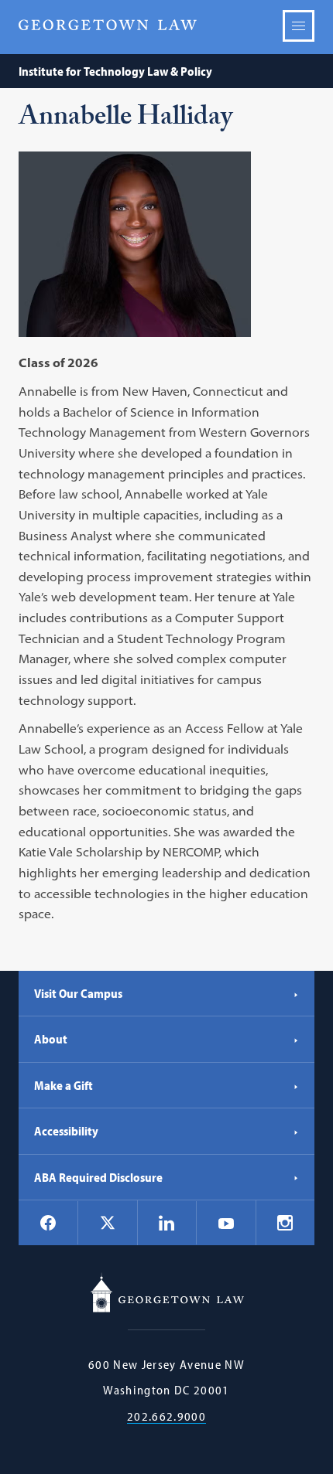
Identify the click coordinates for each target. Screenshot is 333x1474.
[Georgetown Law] (108, 25)
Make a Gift (63, 1085)
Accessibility (66, 1131)
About (50, 1039)
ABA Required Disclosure (98, 1177)
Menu (298, 26)
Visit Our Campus (78, 993)
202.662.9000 (166, 1416)
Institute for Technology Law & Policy (115, 71)
